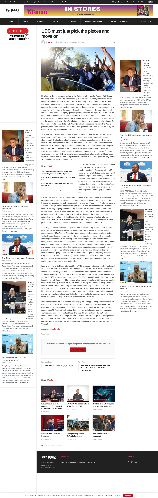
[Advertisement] (18, 88)
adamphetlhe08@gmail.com (52, 329)
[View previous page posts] (56, 190)
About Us (64, 462)
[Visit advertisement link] (88, 10)
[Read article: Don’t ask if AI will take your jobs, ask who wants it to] (104, 394)
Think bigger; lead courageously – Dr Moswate (18, 258)
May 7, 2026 (71, 409)
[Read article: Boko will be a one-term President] (52, 423)
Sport (28, 2)
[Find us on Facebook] (128, 462)
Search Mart (51, 467)
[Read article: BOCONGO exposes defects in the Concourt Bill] (78, 394)
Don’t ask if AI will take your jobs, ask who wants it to (57, 184)
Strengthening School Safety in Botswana (75, 434)
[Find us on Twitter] (62, 2)
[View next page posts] (60, 190)
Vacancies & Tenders (50, 2)
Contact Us (91, 462)
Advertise (72, 462)
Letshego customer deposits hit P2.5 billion (31, 287)
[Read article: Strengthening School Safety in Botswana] (78, 423)
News (11, 2)
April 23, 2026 (46, 439)
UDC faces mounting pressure (28, 132)
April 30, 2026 (98, 409)
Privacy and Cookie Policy (112, 495)
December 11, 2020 (62, 42)
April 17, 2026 (72, 439)
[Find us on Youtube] (65, 2)
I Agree (128, 495)
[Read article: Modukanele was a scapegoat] (104, 423)
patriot (50, 42)
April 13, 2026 (98, 439)
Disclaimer (82, 462)
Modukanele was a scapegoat (100, 434)
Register (121, 2)
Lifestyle (23, 2)
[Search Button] (135, 21)
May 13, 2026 (46, 411)
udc (47, 334)
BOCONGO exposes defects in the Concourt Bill (58, 178)
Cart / (147, 21)
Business (17, 2)
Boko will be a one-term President (50, 434)
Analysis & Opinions (37, 2)
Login (115, 2)
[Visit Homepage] (12, 10)
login (48, 446)
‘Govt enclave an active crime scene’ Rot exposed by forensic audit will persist (56, 172)
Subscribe (79, 350)
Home (6, 2)
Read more (13, 231)
